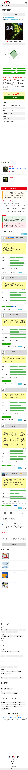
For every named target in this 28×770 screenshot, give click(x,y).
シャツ (19, 702)
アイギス (13, 417)
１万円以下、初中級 (18, 636)
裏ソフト (3, 656)
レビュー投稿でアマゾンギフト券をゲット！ (13, 718)
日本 (2, 688)
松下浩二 (13, 465)
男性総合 (6, 629)
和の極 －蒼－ (14, 306)
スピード (6, 678)
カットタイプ (15, 693)
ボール (2, 706)
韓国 (11, 688)
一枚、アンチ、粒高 (15, 656)
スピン (10, 678)
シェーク (3, 671)
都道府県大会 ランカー (10, 238)
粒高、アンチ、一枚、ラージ (12, 632)
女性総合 (10, 629)
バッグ (2, 704)
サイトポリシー (14, 763)
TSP (8, 651)
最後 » (21, 513)
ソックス (7, 704)
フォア (20, 629)
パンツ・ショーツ (13, 702)
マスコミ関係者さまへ (14, 765)
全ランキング (4, 636)
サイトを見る (20, 532)
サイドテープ (7, 706)
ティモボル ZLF (14, 505)
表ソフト (3, 632)
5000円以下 (15, 629)
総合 (2, 629)
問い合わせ (14, 766)
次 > (18, 513)
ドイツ (8, 688)
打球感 (20, 678)
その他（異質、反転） (5, 673)
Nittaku (11, 651)
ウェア (7, 702)
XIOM (19, 651)
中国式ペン (13, 671)
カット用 (19, 671)
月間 (25, 234)
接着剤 (21, 706)
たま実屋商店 (15, 97)
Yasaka (15, 651)
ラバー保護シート (15, 706)
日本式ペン (8, 671)
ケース (23, 702)
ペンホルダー (10, 636)
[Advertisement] (14, 145)
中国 (5, 688)
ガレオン (13, 343)
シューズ (3, 702)
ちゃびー (7, 473)
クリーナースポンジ (5, 708)
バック (24, 629)
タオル (11, 704)
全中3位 (21, 473)
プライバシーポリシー (14, 761)
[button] (14, 31)
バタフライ (3, 651)
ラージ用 (21, 656)
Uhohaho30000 (11, 237)
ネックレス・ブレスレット (18, 704)
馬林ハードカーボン (15, 381)
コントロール (15, 678)
